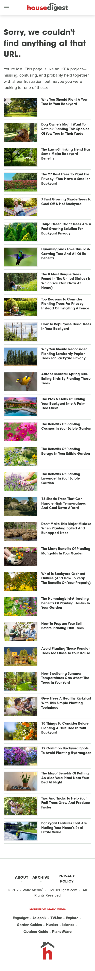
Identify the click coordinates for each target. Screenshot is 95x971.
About (21, 877)
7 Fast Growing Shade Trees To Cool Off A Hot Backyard (66, 202)
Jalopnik (40, 917)
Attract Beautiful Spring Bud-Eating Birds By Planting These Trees (66, 379)
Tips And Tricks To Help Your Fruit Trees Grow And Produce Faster (65, 803)
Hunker (52, 924)
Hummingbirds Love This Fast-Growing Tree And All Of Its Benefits (65, 254)
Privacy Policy (67, 878)
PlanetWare (62, 931)
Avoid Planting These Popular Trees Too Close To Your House (65, 651)
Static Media (32, 890)
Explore (72, 917)
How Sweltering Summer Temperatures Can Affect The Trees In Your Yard (65, 678)
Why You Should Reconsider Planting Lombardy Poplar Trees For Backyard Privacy (64, 354)
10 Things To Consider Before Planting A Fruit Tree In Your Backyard (65, 728)
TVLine (56, 917)
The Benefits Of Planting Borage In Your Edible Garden (65, 452)
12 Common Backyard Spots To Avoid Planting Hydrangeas (66, 751)
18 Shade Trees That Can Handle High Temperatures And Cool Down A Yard (63, 503)
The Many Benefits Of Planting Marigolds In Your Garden (65, 551)
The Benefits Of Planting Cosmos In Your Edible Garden (66, 427)
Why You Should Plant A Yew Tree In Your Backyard (64, 102)
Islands (68, 924)
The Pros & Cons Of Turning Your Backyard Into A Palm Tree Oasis (63, 404)
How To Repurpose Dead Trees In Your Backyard (66, 327)
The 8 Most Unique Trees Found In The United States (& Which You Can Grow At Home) (65, 281)
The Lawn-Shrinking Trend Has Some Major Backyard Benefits (65, 154)
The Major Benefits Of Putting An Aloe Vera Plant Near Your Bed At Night (65, 778)
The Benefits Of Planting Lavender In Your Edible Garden (60, 479)
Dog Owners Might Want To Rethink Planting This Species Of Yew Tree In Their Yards (65, 129)
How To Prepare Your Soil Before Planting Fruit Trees (62, 626)
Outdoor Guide (36, 931)
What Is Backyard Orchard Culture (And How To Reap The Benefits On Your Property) (66, 578)
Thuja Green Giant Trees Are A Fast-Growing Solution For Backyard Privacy (66, 229)
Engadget (21, 917)
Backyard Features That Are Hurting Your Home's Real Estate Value (64, 828)
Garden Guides (29, 924)
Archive (41, 877)
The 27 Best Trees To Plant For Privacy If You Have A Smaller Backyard (65, 179)
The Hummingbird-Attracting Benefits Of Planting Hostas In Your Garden (65, 603)
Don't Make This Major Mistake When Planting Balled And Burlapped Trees (66, 529)
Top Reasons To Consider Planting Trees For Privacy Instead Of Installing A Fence (65, 304)
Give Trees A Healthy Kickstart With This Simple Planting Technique (66, 703)
